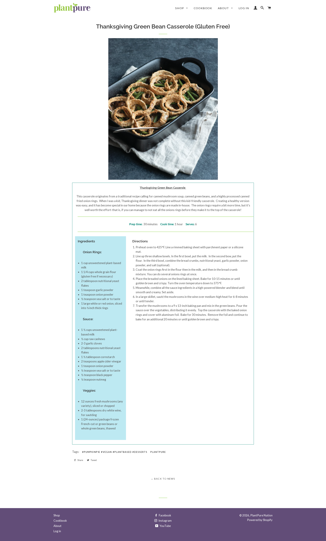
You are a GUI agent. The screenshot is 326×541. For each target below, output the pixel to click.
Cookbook (203, 8)
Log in (244, 8)
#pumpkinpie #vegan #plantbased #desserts (114, 452)
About (224, 8)
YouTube (165, 526)
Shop (180, 8)
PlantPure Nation (261, 515)
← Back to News (163, 478)
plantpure (158, 452)
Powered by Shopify (260, 520)
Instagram (165, 520)
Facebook (164, 515)
